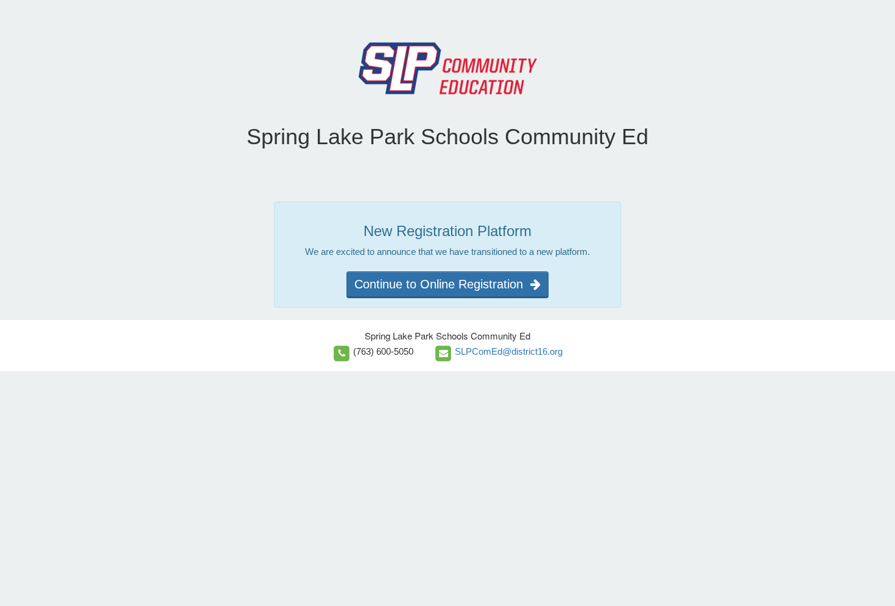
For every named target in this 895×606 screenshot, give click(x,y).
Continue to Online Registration (442, 284)
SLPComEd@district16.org (509, 351)
